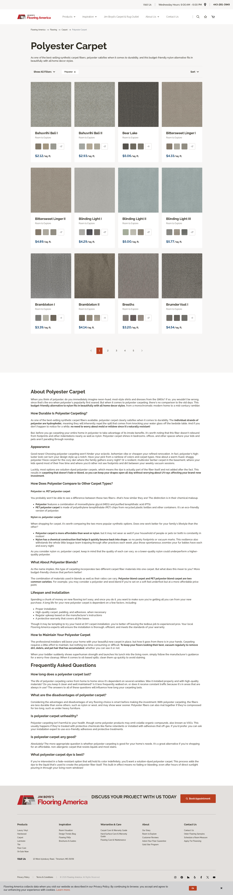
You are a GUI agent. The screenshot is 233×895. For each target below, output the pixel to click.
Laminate (21, 841)
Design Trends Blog (67, 834)
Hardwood (21, 834)
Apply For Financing (192, 841)
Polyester (68, 72)
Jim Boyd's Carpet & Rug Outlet (121, 16)
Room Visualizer (66, 830)
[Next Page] (142, 351)
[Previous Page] (91, 351)
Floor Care (21, 848)
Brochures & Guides (67, 841)
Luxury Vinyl (22, 830)
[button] (198, 16)
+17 (61, 146)
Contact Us (172, 16)
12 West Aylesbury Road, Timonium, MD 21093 (53, 859)
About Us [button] (151, 16)
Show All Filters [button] (43, 71)
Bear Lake (129, 133)
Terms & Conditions (44, 877)
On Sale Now (23, 851)
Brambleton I (45, 304)
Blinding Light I (90, 219)
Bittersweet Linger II (50, 219)
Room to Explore (149, 834)
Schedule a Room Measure (195, 837)
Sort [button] (193, 71)
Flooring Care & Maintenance (113, 840)
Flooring (53, 30)
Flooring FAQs (65, 837)
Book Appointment (199, 798)
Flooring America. (74, 877)
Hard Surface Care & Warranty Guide (114, 835)
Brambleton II (89, 304)
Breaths (128, 304)
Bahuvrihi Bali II (90, 133)
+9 (148, 146)
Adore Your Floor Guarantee (154, 841)
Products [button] (67, 16)
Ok (193, 888)
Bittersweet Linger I (181, 133)
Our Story (146, 830)
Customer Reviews (150, 837)
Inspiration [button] (88, 16)
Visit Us (147, 4)
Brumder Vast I (177, 304)
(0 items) (213, 16)
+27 (104, 232)
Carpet (65, 30)
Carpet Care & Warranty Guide (114, 830)
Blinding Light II (134, 219)
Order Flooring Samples (194, 834)
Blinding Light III (178, 219)
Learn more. (63, 889)
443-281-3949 (221, 4)
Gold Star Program (150, 844)
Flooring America (38, 30)
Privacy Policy (23, 877)
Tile (18, 844)
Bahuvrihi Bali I (46, 133)
